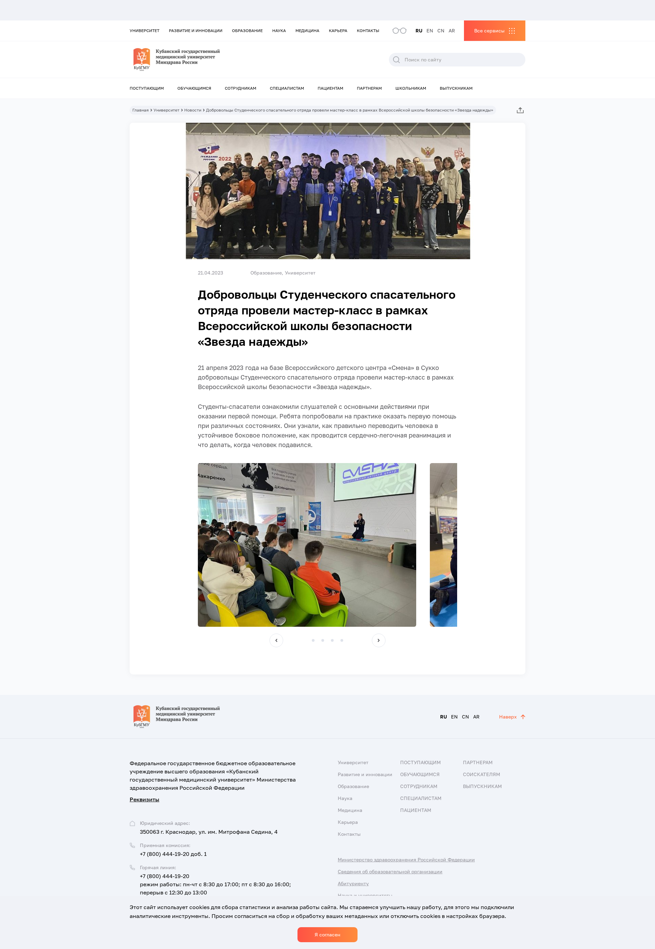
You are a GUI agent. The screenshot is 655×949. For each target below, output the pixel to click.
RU (419, 30)
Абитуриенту (353, 883)
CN (441, 30)
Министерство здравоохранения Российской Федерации (406, 859)
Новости (192, 110)
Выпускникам (456, 88)
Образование (247, 30)
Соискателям (481, 774)
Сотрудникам (240, 88)
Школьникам (410, 88)
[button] (276, 640)
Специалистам (287, 88)
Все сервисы (489, 30)
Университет (144, 30)
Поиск (396, 59)
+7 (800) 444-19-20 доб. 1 (173, 853)
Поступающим (147, 88)
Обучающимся (194, 88)
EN (429, 30)
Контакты (368, 30)
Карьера (338, 30)
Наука (279, 30)
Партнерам (369, 88)
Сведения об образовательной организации (390, 871)
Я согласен (327, 934)
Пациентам (330, 88)
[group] (307, 545)
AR (452, 30)
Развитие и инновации (195, 30)
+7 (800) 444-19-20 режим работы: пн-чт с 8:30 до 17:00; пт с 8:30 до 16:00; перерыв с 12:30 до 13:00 (215, 884)
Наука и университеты (365, 895)
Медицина (307, 30)
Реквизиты (144, 799)
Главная (140, 110)
